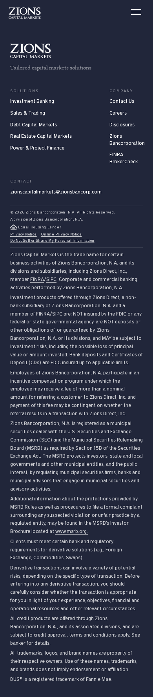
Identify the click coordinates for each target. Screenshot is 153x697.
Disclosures (122, 125)
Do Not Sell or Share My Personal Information (52, 240)
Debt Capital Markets (33, 125)
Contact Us (121, 101)
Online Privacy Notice (61, 234)
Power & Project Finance (37, 148)
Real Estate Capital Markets (41, 136)
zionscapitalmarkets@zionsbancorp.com (56, 192)
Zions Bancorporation (127, 139)
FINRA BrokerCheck (123, 158)
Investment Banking (32, 101)
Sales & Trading (27, 113)
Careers (118, 113)
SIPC (51, 279)
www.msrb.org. (71, 531)
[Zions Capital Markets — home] (25, 13)
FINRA (37, 279)
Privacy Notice (23, 234)
